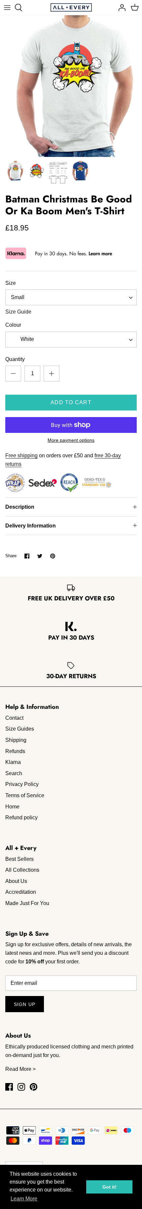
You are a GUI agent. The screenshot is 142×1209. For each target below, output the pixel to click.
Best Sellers (19, 859)
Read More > (20, 1069)
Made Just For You (27, 903)
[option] (71, 86)
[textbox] (26, 339)
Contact (14, 718)
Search (13, 773)
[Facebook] (9, 1087)
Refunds (15, 751)
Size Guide (18, 312)
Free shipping (21, 455)
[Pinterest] (33, 1087)
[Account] (120, 7)
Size (10, 283)
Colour (13, 325)
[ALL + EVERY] (71, 7)
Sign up (24, 1004)
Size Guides (19, 729)
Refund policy (21, 817)
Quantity (15, 359)
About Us (16, 881)
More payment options (71, 440)
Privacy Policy (22, 784)
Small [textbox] (17, 297)
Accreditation (20, 892)
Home (12, 806)
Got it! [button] (109, 1187)
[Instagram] (21, 1087)
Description (19, 507)
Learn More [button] (24, 1198)
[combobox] (71, 297)
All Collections (22, 870)
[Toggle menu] (7, 7)
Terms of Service (24, 795)
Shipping (15, 740)
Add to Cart (71, 402)
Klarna (13, 762)
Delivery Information (30, 526)
